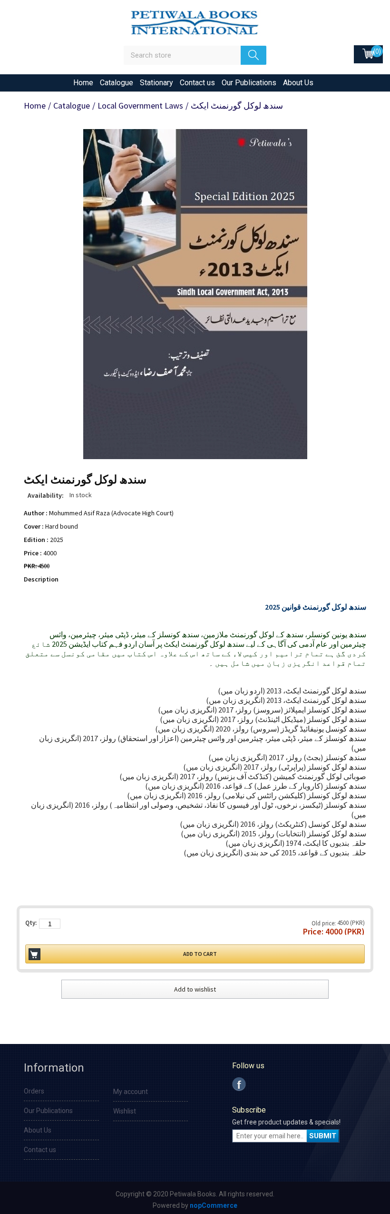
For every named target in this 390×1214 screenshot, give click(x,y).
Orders (34, 1091)
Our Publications (249, 82)
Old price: (324, 923)
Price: (313, 931)
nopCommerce (213, 1205)
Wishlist (124, 1111)
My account (130, 1091)
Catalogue (116, 82)
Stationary (156, 82)
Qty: (31, 923)
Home (83, 82)
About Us (298, 82)
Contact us (197, 82)
